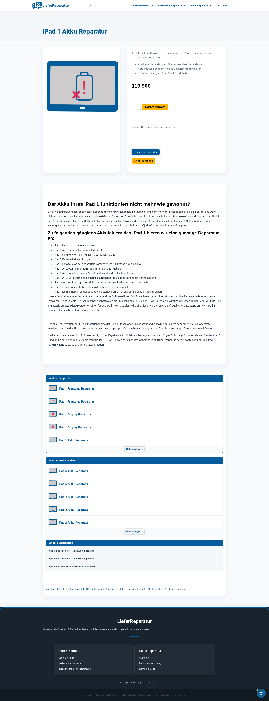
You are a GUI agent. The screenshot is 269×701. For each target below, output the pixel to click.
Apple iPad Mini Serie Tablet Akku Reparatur (72, 566)
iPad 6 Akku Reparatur (73, 471)
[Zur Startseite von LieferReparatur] (57, 5)
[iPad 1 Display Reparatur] (53, 414)
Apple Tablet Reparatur (86, 589)
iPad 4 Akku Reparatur (73, 497)
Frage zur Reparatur (145, 152)
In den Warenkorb (154, 106)
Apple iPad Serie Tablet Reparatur (115, 589)
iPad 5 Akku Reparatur (73, 484)
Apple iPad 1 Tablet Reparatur (147, 589)
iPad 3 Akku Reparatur (73, 510)
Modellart (50, 589)
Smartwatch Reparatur (169, 5)
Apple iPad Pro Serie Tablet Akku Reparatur (71, 550)
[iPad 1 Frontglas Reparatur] (53, 388)
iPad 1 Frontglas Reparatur (76, 388)
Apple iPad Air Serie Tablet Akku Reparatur (71, 558)
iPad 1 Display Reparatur (75, 414)
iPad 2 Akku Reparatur (73, 522)
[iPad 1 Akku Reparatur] (53, 439)
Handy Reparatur (140, 5)
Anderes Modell (143, 160)
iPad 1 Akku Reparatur (73, 440)
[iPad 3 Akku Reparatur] (53, 509)
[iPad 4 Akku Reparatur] (53, 496)
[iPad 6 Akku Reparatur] (53, 470)
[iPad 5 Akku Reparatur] (53, 483)
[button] (91, 5)
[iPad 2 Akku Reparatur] (53, 522)
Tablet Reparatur (199, 5)
